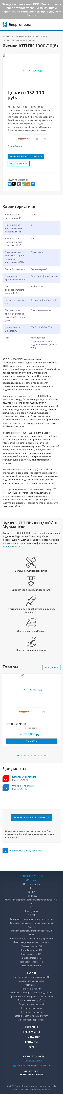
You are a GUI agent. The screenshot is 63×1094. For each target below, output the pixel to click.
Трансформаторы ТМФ (31, 961)
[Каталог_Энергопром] (6, 778)
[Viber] (19, 184)
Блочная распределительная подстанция (31, 930)
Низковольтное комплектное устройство (31, 938)
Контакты (31, 1042)
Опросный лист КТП (23, 785)
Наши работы (31, 1032)
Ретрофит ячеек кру (31, 1008)
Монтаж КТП (31, 984)
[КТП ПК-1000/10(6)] (31, 70)
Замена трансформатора (31, 1019)
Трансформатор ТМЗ (31, 954)
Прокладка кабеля (31, 988)
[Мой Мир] (33, 184)
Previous (7, 67)
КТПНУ (31, 892)
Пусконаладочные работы (31, 1000)
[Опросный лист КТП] (6, 787)
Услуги (31, 972)
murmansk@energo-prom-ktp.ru (33, 1065)
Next (57, 67)
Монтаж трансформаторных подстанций (31, 992)
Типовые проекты (31, 876)
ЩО (31, 903)
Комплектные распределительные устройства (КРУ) (31, 899)
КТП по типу (32, 880)
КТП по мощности (31, 884)
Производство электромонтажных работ (31, 996)
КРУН (31, 934)
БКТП (31, 888)
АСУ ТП (31, 926)
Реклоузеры (31, 911)
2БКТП (31, 915)
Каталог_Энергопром (24, 776)
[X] (14, 184)
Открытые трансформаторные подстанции (31, 919)
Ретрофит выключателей (31, 1004)
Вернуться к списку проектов (26, 850)
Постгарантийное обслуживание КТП (31, 977)
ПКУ (31, 907)
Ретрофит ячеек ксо (31, 1012)
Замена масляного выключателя (31, 1015)
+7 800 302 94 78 (11, 546)
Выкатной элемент (31, 965)
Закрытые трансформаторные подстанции (31, 923)
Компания (31, 1027)
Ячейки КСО (31, 895)
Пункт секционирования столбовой (31, 942)
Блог (31, 1047)
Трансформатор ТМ (32, 946)
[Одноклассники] (28, 184)
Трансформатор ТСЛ (31, 957)
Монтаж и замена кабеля (31, 981)
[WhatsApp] (24, 184)
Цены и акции (31, 1037)
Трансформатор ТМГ (31, 950)
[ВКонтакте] (10, 184)
